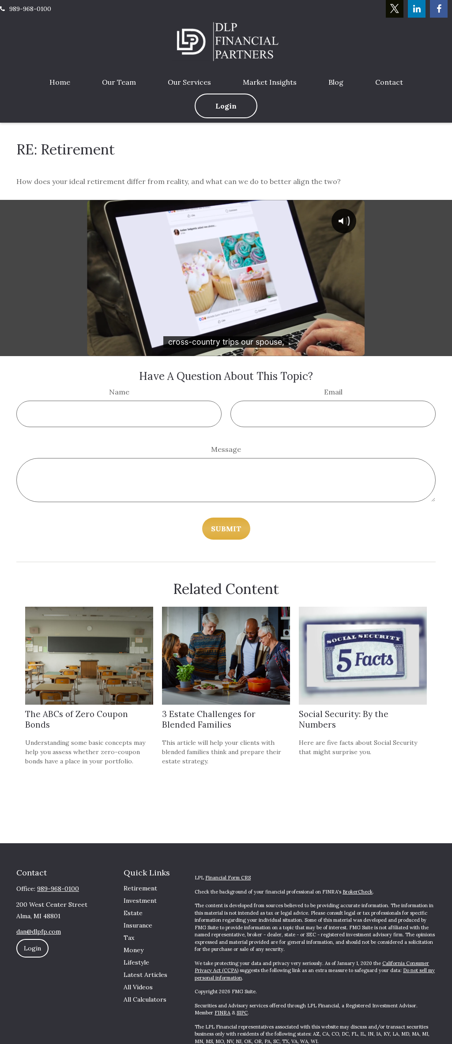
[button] (59, 82)
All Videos (138, 987)
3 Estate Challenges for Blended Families (209, 719)
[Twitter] (394, 9)
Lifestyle (136, 962)
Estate (133, 913)
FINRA (222, 1013)
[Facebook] (439, 9)
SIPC (242, 1013)
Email (333, 391)
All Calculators (145, 999)
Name (119, 391)
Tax (129, 938)
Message (226, 449)
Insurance (138, 925)
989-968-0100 (30, 9)
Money (133, 950)
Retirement (140, 888)
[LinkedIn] (417, 9)
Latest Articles (145, 975)
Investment (140, 901)
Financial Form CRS (228, 878)
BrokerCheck (358, 892)
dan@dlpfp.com (38, 931)
